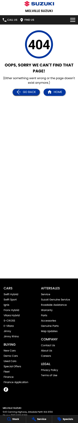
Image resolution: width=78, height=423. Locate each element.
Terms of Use (49, 375)
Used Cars (10, 361)
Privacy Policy (49, 370)
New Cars (10, 350)
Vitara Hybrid (12, 315)
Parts (44, 315)
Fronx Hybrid (11, 310)
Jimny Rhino (11, 336)
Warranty (47, 310)
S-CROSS (9, 320)
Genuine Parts (50, 326)
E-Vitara (9, 326)
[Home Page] (39, 3)
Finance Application (16, 382)
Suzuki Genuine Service (55, 299)
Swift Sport (10, 299)
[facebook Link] (6, 389)
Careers (46, 356)
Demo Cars (11, 356)
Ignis (6, 305)
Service (45, 294)
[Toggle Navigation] (72, 20)
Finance (9, 377)
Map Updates (49, 331)
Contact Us (48, 345)
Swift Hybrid (11, 294)
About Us (46, 350)
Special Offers (12, 366)
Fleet (7, 371)
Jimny (7, 331)
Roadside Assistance (54, 305)
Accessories (48, 320)
